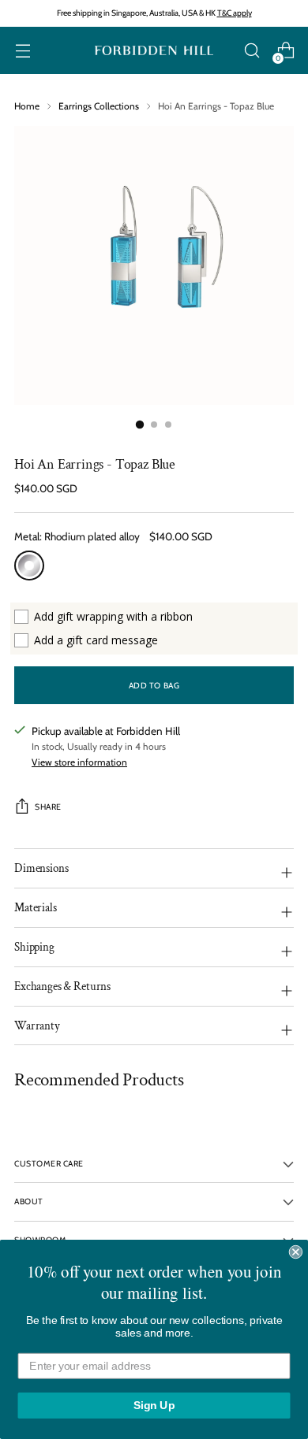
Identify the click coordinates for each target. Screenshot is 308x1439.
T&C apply (234, 13)
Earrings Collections (98, 106)
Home (26, 106)
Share (48, 807)
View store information (79, 762)
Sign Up (154, 1405)
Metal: (77, 536)
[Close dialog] (295, 1252)
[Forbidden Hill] (154, 51)
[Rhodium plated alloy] (29, 565)
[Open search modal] (251, 51)
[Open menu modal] (22, 51)
